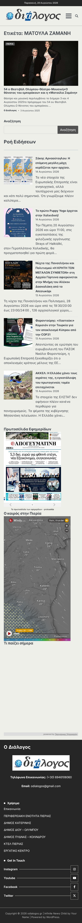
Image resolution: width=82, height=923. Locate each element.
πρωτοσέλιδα (20, 509)
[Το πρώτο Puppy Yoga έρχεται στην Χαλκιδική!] (18, 223)
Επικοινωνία (12, 809)
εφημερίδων (37, 509)
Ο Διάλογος (10, 110)
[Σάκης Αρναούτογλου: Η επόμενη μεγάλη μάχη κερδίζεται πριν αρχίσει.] (18, 171)
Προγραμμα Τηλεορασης (66, 734)
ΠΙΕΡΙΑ (9, 44)
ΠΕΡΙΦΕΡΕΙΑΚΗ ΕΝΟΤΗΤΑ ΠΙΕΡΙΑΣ (27, 816)
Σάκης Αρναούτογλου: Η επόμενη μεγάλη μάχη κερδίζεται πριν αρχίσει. (52, 163)
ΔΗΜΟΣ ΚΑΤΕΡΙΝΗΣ (17, 823)
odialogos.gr (34, 913)
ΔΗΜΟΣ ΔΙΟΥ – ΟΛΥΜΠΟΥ (21, 830)
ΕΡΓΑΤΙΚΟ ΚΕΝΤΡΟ (17, 851)
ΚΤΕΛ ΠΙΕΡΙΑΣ (13, 844)
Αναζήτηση (12, 121)
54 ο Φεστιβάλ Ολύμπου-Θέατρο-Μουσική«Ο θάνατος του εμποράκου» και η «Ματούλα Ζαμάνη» (40, 91)
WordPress (52, 917)
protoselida (49, 509)
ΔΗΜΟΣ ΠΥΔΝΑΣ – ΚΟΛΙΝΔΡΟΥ (25, 837)
